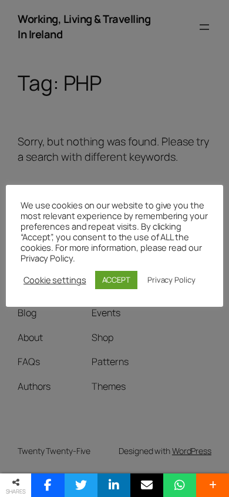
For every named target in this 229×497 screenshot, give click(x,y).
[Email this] (146, 485)
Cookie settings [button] (54, 279)
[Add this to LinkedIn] (113, 485)
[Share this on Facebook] (47, 485)
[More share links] (212, 485)
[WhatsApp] (179, 485)
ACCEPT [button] (116, 279)
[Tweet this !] (81, 485)
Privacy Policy (171, 279)
